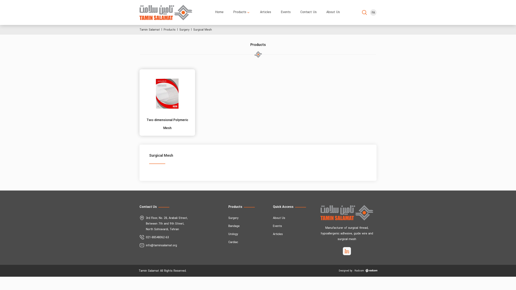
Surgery (184, 30)
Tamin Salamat (149, 30)
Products (170, 30)
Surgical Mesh (202, 30)
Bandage (234, 226)
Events (277, 226)
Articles (278, 234)
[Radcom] (371, 270)
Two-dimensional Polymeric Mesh (167, 124)
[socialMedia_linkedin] (346, 251)
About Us (279, 218)
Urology (233, 234)
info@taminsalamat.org (161, 245)
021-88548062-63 (157, 237)
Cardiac (233, 242)
